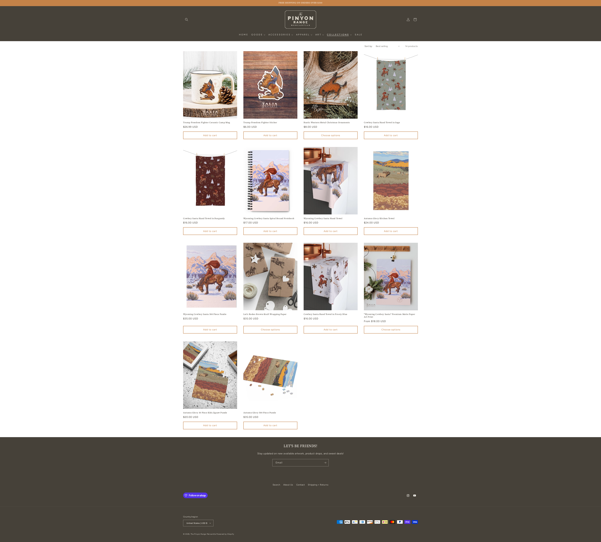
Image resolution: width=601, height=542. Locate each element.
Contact (300, 484)
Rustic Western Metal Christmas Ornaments (327, 122)
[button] (186, 19)
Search (276, 484)
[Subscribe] (325, 462)
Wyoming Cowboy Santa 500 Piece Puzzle (204, 314)
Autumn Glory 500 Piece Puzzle (259, 412)
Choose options (330, 135)
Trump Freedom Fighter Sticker (260, 122)
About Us (288, 484)
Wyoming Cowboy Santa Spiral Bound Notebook (268, 218)
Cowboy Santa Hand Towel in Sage (382, 122)
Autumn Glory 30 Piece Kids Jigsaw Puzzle (205, 412)
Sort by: (369, 46)
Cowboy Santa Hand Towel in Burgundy (204, 218)
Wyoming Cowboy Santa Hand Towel (323, 218)
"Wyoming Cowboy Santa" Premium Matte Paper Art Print (389, 315)
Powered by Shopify (225, 534)
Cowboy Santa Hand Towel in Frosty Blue (325, 314)
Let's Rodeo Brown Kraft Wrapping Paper (265, 314)
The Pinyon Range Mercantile (203, 534)
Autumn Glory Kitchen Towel (379, 218)
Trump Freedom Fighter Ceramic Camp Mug (206, 122)
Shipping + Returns (318, 484)
